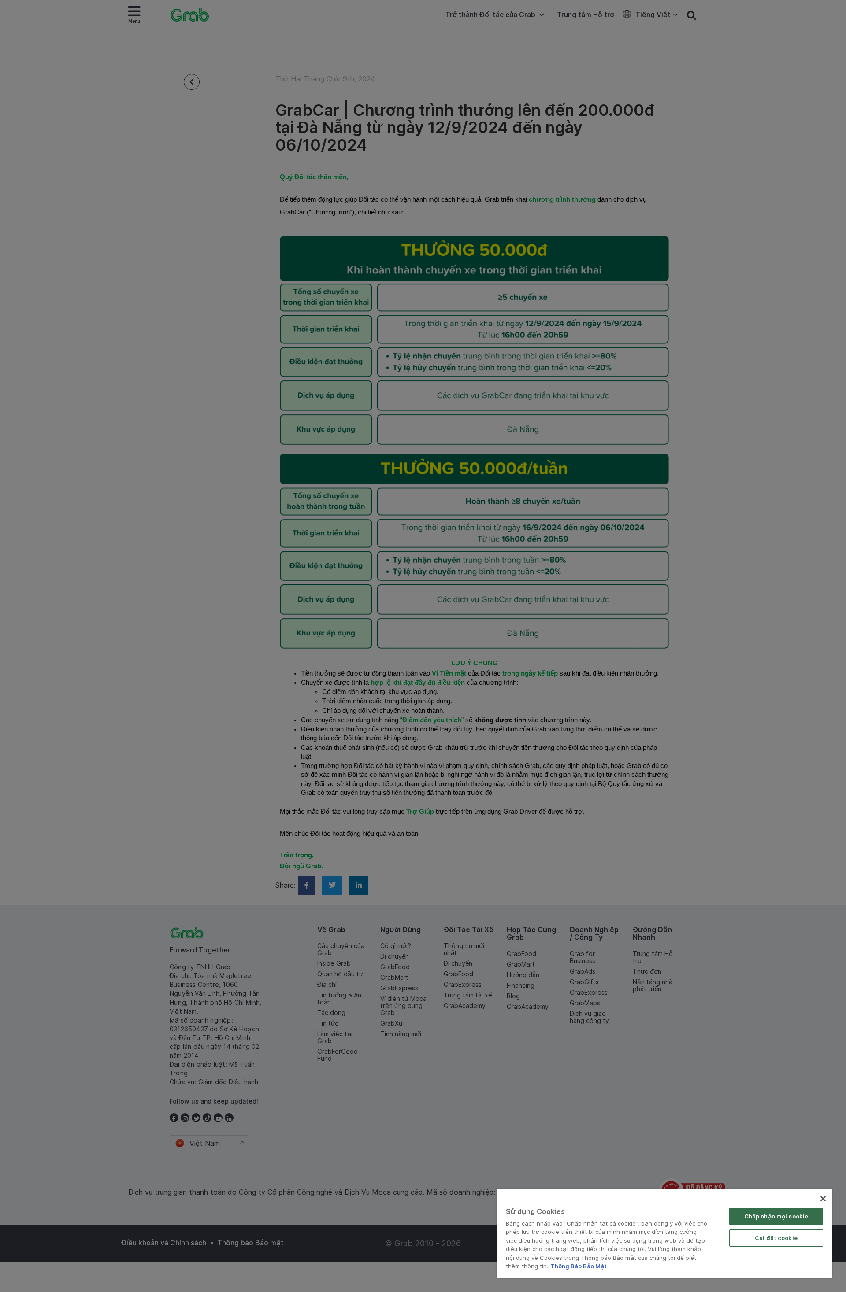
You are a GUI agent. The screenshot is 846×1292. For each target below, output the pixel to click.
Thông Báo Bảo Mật (578, 1266)
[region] (664, 1233)
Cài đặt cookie (776, 1237)
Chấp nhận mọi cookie (776, 1216)
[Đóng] (823, 1198)
